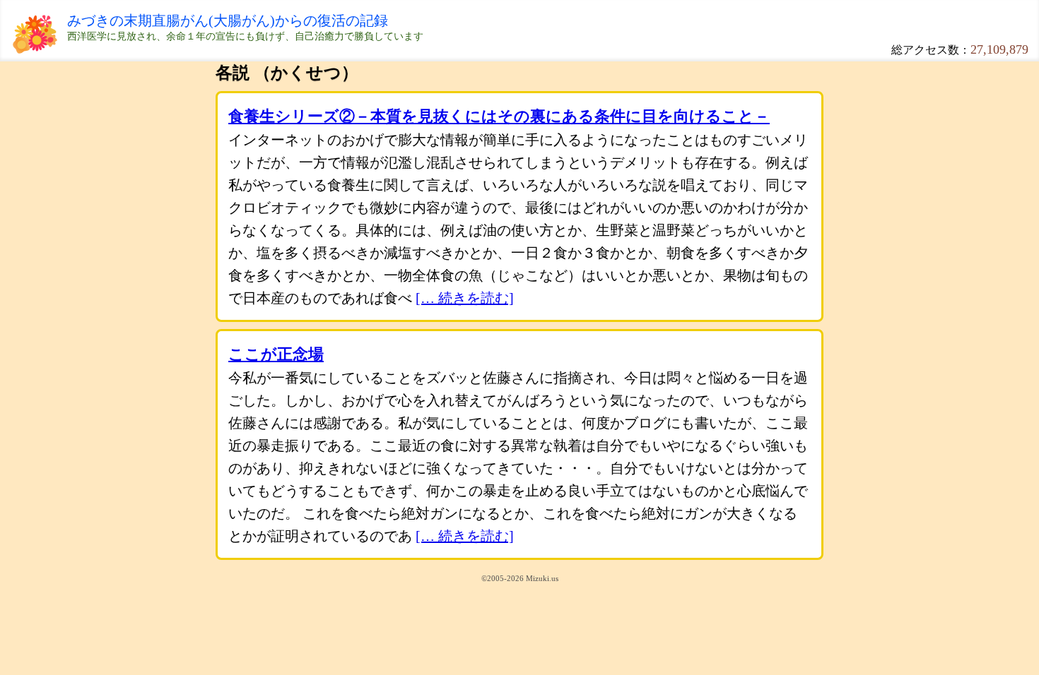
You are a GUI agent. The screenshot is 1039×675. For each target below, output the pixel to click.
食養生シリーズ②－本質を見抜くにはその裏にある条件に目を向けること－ (499, 116)
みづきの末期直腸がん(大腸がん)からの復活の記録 (227, 20)
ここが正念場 (276, 354)
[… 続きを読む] (465, 298)
